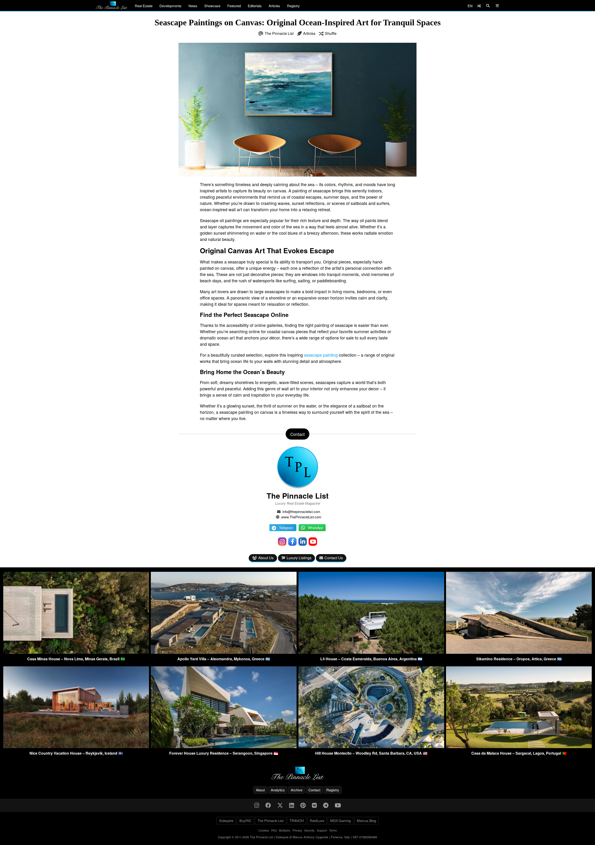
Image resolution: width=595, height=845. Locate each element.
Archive (296, 789)
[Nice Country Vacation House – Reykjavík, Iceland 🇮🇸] (76, 746)
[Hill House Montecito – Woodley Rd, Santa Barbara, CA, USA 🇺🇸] (371, 746)
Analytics (278, 789)
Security (309, 830)
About (260, 789)
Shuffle (331, 33)
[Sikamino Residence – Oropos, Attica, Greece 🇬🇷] (519, 652)
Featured (234, 5)
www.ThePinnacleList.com (301, 516)
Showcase (212, 5)
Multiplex (284, 830)
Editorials (255, 5)
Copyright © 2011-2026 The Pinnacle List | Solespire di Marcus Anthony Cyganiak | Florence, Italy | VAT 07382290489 (297, 837)
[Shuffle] (479, 5)
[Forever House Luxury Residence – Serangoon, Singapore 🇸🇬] (224, 746)
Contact (314, 789)
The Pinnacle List (279, 33)
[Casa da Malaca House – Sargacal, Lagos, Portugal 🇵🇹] (519, 746)
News (192, 5)
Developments (170, 5)
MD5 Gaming (340, 820)
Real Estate (143, 5)
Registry (293, 5)
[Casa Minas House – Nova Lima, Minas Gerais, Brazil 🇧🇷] (76, 652)
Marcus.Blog (366, 820)
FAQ (274, 830)
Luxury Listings (299, 557)
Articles (274, 5)
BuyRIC (245, 820)
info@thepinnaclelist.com (301, 511)
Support (322, 830)
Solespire (226, 820)
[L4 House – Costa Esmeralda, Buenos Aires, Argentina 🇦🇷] (371, 652)
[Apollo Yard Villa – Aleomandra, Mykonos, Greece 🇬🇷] (224, 652)
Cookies (263, 830)
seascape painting (321, 355)
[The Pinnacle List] (297, 773)
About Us (266, 557)
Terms (333, 830)
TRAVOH (297, 820)
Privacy (297, 830)
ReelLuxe (317, 820)
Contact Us (333, 557)
